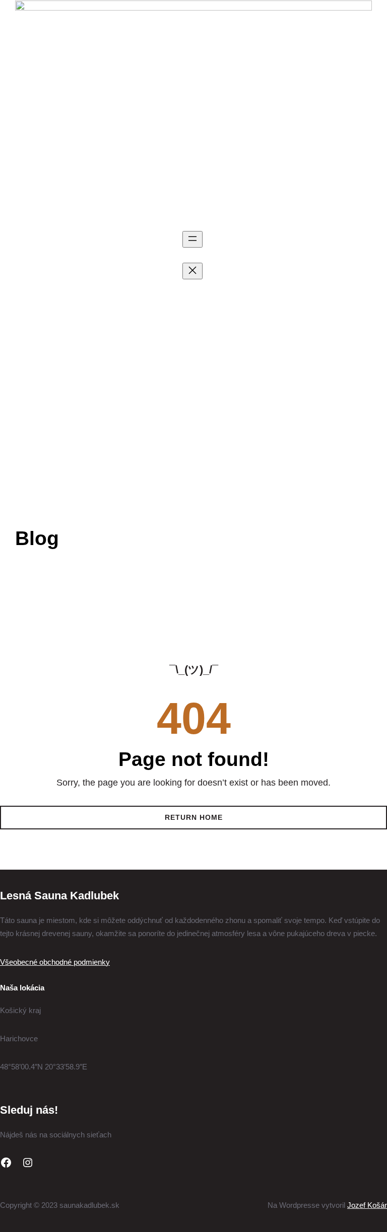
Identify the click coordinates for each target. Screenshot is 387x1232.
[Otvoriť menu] (192, 239)
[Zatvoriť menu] (192, 271)
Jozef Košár (367, 1205)
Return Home (194, 817)
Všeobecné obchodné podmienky (55, 962)
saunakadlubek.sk (98, 293)
